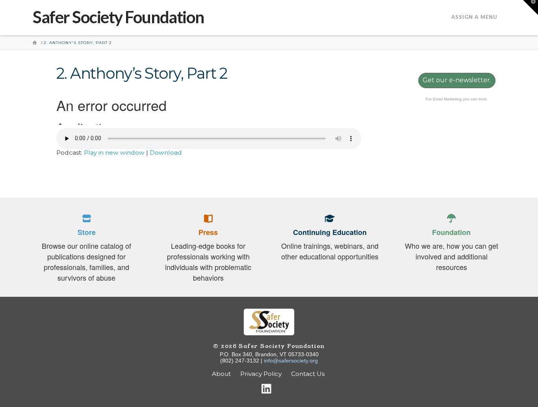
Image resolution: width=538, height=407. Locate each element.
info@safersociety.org (291, 360)
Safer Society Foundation (118, 17)
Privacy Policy (261, 373)
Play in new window (114, 152)
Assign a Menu (474, 17)
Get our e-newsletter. (457, 80)
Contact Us (308, 373)
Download (166, 152)
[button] (530, 7)
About (221, 373)
